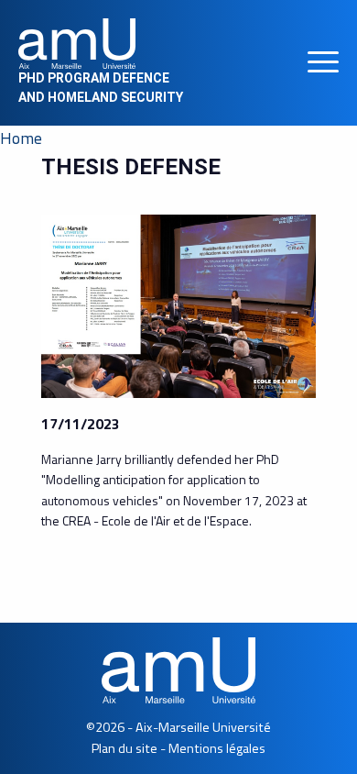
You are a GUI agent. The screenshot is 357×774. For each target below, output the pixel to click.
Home (21, 138)
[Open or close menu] (323, 62)
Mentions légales (216, 748)
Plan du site (124, 748)
